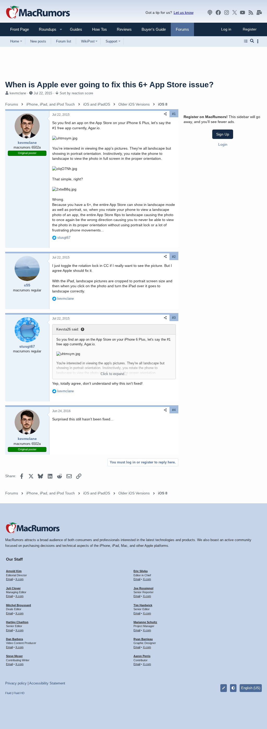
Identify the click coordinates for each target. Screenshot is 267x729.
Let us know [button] (183, 12)
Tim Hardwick (143, 605)
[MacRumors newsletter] (259, 12)
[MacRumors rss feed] (250, 12)
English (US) (250, 688)
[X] (234, 12)
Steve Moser (14, 656)
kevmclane (18, 93)
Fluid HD (19, 693)
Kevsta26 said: (67, 329)
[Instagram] (226, 12)
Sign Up (222, 134)
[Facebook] (218, 12)
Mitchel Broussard (18, 605)
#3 (174, 318)
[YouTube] (242, 12)
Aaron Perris (142, 656)
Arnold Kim (14, 571)
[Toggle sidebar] (259, 41)
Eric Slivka (141, 571)
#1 (174, 114)
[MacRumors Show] (210, 12)
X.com (19, 579)
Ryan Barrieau (143, 639)
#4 (174, 410)
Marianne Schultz (145, 622)
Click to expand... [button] (114, 374)
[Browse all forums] (245, 41)
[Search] (252, 41)
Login (222, 144)
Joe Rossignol (143, 588)
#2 (174, 257)
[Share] (165, 114)
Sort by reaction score (76, 93)
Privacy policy (16, 683)
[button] (45, 29)
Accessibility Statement (47, 683)
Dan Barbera (14, 639)
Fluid (8, 693)
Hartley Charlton (17, 622)
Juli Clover (13, 588)
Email (9, 579)
